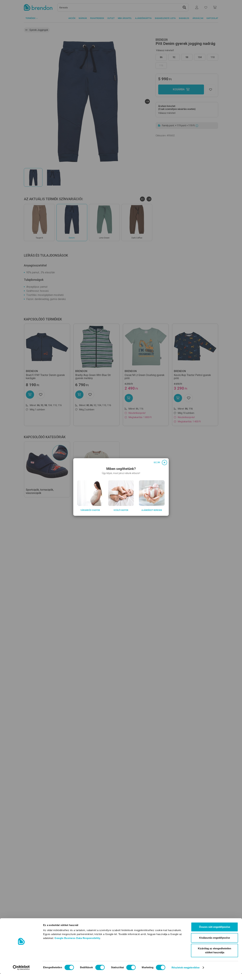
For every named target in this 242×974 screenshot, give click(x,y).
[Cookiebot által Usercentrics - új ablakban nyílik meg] (21, 967)
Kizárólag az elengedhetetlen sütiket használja (214, 950)
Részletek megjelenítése (186, 967)
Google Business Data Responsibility (77, 938)
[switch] (100, 967)
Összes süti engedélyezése (214, 926)
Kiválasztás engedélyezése (214, 937)
